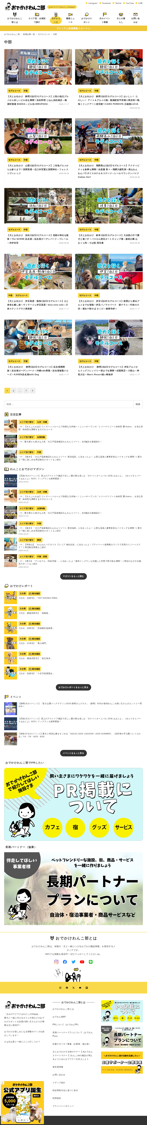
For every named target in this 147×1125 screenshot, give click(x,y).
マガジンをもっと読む (73, 576)
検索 (138, 404)
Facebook (106, 3)
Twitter (118, 3)
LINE (140, 3)
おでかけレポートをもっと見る (73, 687)
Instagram (93, 3)
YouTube (130, 3)
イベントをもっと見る (73, 753)
